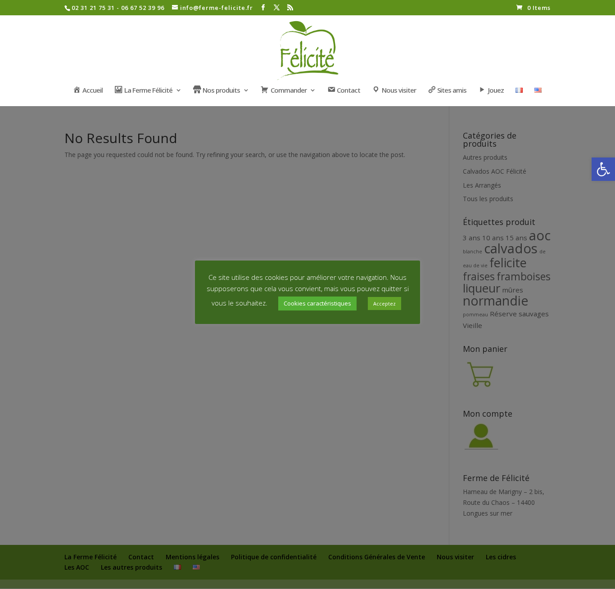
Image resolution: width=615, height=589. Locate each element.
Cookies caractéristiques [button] (317, 303)
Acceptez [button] (384, 303)
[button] (603, 169)
